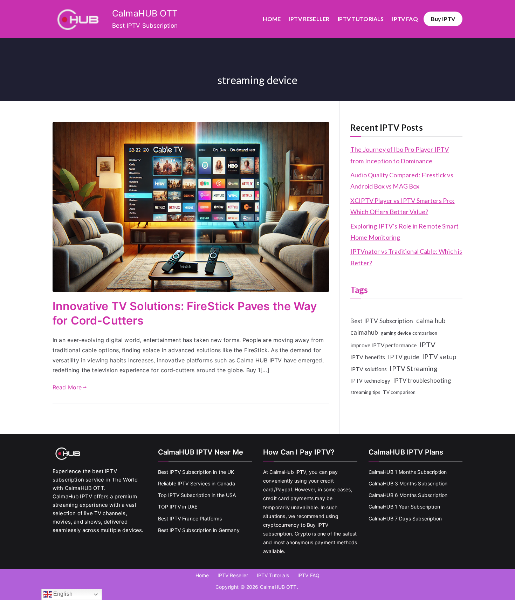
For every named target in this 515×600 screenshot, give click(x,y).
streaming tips (365, 392)
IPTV (427, 344)
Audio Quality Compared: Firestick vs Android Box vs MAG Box (401, 180)
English (62, 594)
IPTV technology (370, 381)
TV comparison (399, 392)
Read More (67, 387)
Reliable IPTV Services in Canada (196, 483)
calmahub (364, 332)
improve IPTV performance (383, 345)
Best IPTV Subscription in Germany (199, 530)
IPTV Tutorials (361, 18)
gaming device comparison (409, 333)
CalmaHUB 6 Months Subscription (408, 495)
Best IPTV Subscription (381, 321)
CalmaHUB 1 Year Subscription (404, 507)
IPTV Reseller (309, 18)
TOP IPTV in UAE (177, 507)
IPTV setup (439, 357)
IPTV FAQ (405, 18)
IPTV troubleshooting (422, 380)
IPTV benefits (367, 357)
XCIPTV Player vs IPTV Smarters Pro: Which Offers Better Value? (402, 206)
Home (272, 18)
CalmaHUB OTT (145, 13)
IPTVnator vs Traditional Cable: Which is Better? (406, 256)
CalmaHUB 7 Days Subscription (405, 518)
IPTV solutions (368, 369)
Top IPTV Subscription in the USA (197, 495)
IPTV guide (403, 357)
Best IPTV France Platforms (190, 518)
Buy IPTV (443, 18)
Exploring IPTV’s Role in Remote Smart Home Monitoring (404, 231)
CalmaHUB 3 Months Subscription (408, 483)
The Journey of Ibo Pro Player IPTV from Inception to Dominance (399, 154)
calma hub (430, 320)
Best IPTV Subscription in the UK (196, 472)
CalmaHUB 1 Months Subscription (408, 472)
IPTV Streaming (413, 368)
